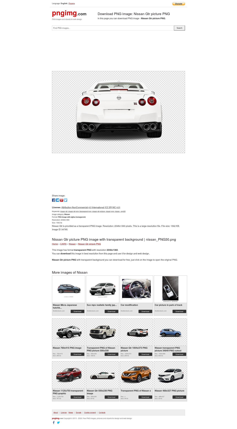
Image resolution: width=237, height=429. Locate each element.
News (71, 412)
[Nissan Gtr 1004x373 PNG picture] (136, 332)
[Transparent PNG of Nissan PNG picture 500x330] (102, 332)
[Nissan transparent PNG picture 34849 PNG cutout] (170, 332)
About (55, 412)
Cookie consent (90, 412)
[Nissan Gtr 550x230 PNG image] (102, 375)
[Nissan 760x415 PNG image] (68, 332)
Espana (72, 3)
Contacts (102, 412)
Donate (78, 412)
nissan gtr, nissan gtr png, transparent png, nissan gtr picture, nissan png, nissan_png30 (92, 211)
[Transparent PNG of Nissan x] (136, 375)
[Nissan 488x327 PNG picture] (170, 375)
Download (77, 311)
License (64, 412)
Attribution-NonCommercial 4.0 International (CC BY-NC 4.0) (90, 207)
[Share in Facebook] (53, 200)
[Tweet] (65, 200)
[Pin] (61, 200)
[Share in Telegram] (57, 200)
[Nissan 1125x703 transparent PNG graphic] (68, 374)
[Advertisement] (118, 52)
